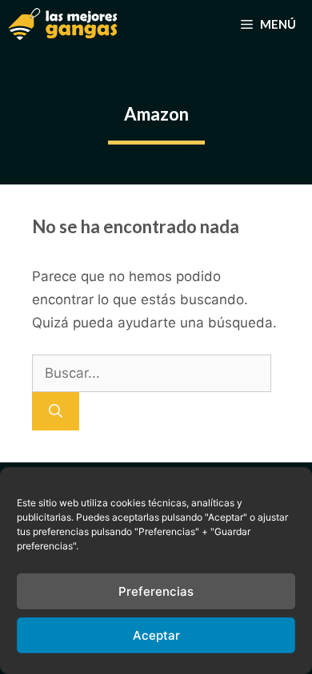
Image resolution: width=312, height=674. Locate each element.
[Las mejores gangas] (63, 24)
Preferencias (156, 591)
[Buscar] (55, 411)
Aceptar (156, 635)
